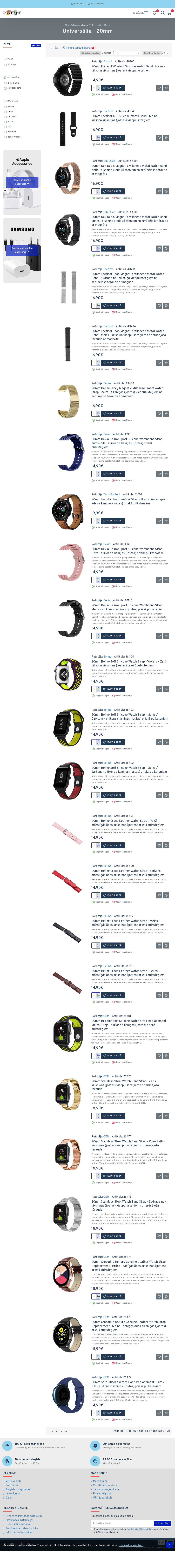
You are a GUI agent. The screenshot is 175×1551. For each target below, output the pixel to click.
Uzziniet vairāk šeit (131, 1545)
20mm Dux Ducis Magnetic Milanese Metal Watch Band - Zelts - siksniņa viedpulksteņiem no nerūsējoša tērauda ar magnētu (130, 170)
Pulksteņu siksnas (79, 25)
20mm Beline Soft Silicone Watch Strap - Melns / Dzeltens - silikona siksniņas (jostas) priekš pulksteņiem (129, 717)
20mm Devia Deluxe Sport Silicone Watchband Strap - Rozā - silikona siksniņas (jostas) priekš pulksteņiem (127, 551)
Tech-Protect (111, 494)
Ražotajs (12, 101)
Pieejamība (13, 77)
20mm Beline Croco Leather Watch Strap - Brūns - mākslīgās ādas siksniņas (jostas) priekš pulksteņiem (128, 973)
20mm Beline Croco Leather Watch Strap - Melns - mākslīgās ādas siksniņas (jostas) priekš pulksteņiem (128, 923)
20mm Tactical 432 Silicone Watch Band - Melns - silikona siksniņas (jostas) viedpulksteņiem (125, 118)
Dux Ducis (109, 161)
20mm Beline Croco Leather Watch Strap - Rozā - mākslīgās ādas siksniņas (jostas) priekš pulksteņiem (128, 823)
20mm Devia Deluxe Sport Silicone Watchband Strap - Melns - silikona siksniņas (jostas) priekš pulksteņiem (127, 607)
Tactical (108, 111)
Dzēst (37, 45)
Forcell (107, 61)
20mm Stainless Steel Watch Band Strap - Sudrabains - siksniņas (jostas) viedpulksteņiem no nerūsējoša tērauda (128, 1206)
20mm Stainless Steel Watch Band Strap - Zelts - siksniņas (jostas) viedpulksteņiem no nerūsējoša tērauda (125, 1085)
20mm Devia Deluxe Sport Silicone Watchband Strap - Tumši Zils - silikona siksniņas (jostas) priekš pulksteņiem (127, 443)
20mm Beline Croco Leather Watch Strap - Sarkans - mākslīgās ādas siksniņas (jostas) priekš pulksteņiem (128, 873)
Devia (106, 434)
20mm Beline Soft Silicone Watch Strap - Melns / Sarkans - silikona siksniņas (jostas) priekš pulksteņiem (129, 770)
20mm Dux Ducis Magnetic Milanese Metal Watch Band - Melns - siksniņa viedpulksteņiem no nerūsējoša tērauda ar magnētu (130, 221)
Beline (107, 383)
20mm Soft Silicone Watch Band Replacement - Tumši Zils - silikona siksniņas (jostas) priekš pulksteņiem (128, 1384)
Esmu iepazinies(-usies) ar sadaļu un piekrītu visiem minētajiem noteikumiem (131, 1531)
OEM (106, 1016)
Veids (10, 59)
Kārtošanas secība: (90, 53)
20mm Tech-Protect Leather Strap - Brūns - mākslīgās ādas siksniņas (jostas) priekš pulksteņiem (128, 501)
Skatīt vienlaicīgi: (152, 53)
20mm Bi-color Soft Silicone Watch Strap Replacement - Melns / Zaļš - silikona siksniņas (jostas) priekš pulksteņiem (129, 1025)
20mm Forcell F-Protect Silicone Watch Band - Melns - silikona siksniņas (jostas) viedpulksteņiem (128, 69)
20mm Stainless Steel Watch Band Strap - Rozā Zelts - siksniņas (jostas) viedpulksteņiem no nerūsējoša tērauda (128, 1146)
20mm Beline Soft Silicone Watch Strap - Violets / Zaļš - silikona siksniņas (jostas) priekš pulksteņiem (129, 664)
